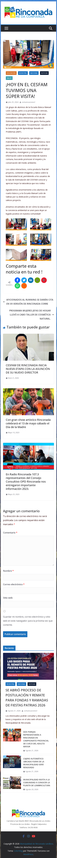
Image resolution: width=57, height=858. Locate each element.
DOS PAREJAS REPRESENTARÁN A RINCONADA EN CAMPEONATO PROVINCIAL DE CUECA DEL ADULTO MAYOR (36, 739)
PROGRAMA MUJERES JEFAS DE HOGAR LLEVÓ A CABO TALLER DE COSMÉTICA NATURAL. (30, 314)
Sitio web (8, 597)
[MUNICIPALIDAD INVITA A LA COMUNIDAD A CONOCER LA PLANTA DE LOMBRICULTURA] (12, 784)
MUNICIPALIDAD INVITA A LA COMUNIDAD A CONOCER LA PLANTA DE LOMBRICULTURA (36, 782)
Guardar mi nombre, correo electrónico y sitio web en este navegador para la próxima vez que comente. (28, 620)
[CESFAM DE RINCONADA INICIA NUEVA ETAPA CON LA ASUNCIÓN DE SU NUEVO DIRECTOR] (28, 335)
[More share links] (24, 286)
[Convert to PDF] (44, 280)
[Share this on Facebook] (17, 280)
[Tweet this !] (24, 280)
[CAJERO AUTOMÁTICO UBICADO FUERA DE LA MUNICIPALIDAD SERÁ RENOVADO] (12, 765)
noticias (44, 73)
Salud (9, 78)
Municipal (23, 73)
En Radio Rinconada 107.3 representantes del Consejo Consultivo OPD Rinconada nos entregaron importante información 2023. (26, 481)
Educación (11, 73)
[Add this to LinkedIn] (30, 280)
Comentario (10, 532)
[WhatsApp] (17, 286)
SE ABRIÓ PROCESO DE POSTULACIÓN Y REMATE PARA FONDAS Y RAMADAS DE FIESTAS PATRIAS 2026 (27, 697)
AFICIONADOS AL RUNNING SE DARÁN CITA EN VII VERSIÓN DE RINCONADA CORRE (29, 301)
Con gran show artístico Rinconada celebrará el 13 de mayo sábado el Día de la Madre (28, 423)
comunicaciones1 (28, 102)
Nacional (33, 73)
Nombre (8, 570)
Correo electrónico (13, 584)
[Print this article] (37, 280)
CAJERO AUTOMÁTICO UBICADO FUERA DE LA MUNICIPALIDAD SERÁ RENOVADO (33, 763)
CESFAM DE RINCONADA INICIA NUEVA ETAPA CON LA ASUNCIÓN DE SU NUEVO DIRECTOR (28, 368)
